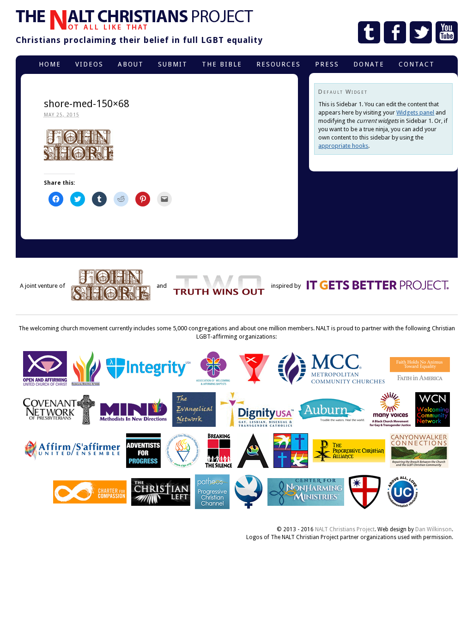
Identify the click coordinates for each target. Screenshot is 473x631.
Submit (173, 64)
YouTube (447, 32)
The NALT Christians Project (134, 20)
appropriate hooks (343, 145)
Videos (89, 64)
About (131, 64)
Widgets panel (415, 112)
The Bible (222, 64)
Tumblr (369, 32)
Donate (368, 64)
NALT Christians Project (345, 529)
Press (327, 64)
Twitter (421, 32)
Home (50, 64)
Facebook (395, 32)
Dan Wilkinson (433, 529)
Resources (278, 64)
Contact (417, 64)
